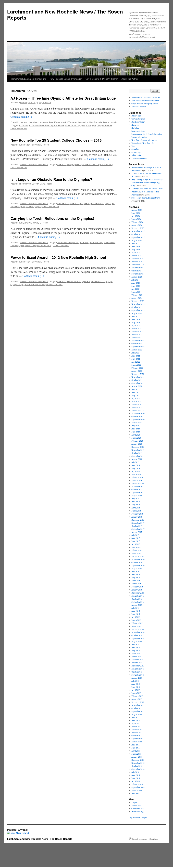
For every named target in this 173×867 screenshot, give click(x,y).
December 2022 (137, 337)
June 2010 (135, 775)
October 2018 (136, 489)
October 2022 (136, 343)
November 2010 (137, 762)
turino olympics (17, 245)
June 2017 (135, 538)
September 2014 (137, 638)
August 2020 (136, 422)
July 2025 (135, 243)
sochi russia (109, 242)
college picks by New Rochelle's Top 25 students (89, 164)
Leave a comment (18, 128)
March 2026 (136, 219)
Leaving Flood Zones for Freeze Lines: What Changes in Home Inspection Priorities (147, 191)
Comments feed (137, 808)
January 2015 (136, 626)
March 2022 (136, 364)
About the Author (129, 78)
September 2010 (137, 769)
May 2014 (135, 650)
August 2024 (136, 276)
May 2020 (135, 431)
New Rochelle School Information (66, 78)
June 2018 (135, 501)
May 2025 (135, 249)
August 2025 (136, 240)
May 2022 (135, 358)
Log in (134, 802)
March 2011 (136, 753)
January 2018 (136, 516)
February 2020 (137, 440)
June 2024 (135, 282)
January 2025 (136, 261)
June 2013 (135, 683)
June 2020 (135, 428)
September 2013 (137, 674)
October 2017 (136, 525)
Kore (88, 125)
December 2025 (137, 228)
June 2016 (135, 574)
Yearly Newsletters (139, 158)
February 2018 (137, 513)
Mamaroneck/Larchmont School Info (28, 78)
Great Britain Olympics (101, 203)
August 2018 (136, 495)
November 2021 (137, 377)
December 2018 (137, 483)
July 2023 (135, 316)
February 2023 (137, 331)
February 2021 (137, 404)
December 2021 (137, 374)
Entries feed (136, 805)
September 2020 (137, 419)
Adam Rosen (63, 203)
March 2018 (136, 510)
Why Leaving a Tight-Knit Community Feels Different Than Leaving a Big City (147, 182)
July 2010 (135, 772)
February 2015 (137, 623)
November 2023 (137, 304)
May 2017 (135, 541)
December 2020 (137, 410)
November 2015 (137, 595)
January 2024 (136, 298)
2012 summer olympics (68, 242)
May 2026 (135, 213)
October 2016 (136, 562)
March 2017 (136, 547)
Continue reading (21, 116)
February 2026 (137, 222)
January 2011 (136, 756)
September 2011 (137, 738)
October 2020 (136, 416)
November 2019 (137, 450)
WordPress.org (137, 811)
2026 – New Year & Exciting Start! (145, 197)
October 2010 (136, 766)
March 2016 (136, 583)
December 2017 (137, 519)
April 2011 (135, 750)
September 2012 (137, 711)
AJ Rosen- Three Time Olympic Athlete (46, 125)
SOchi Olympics (33, 206)
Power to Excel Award (34, 284)
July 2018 (135, 498)
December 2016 (137, 556)
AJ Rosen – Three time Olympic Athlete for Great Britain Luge (63, 98)
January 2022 (136, 371)
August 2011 (136, 741)
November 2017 (137, 522)
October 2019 (136, 453)
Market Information (139, 137)
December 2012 (137, 702)
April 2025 (135, 252)
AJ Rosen (23, 125)
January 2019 (136, 480)
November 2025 (137, 231)
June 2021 (135, 392)
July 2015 (135, 608)
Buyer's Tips (136, 115)
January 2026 (136, 225)
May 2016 (135, 577)
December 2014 (137, 629)
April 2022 (135, 361)
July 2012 (135, 717)
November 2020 (137, 413)
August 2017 (136, 532)
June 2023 (135, 319)
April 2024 (135, 288)
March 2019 (136, 474)
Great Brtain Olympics (75, 125)
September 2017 (137, 529)
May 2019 (135, 468)
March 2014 (136, 656)
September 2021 (137, 383)
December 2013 (137, 665)
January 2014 (136, 662)
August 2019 (136, 459)
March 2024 (136, 292)
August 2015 (136, 604)
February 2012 (137, 729)
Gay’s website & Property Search (101, 78)
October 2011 (136, 735)
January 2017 (136, 553)
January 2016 (136, 589)
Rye (133, 146)
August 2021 (136, 386)
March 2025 (136, 255)
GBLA (87, 203)
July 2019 (135, 462)
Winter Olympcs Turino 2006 (38, 245)
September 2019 (137, 456)
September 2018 (137, 492)
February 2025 (137, 258)
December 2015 (137, 592)
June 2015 (135, 611)
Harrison (24, 122)
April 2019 (135, 471)
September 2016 (137, 565)
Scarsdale (135, 149)
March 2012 (136, 726)
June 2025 (135, 246)
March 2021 (136, 401)
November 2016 (137, 559)
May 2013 (135, 687)
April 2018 (135, 507)
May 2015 (135, 614)
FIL (81, 203)
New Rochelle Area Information (103, 122)
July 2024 (135, 279)
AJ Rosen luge (96, 242)
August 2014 (136, 641)
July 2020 (135, 425)
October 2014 (136, 635)
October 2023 (136, 307)
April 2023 (135, 325)
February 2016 (137, 586)
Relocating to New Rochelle (142, 143)
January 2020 (136, 443)
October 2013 (136, 671)
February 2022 (137, 367)
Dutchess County (138, 121)
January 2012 (136, 732)
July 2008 (135, 793)
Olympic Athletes (104, 125)
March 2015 (136, 620)
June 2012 (135, 720)
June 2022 (135, 355)
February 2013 (137, 696)
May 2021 (135, 395)
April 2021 (135, 398)
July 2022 (135, 352)
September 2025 (137, 237)
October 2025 (136, 234)
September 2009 (137, 787)
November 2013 (137, 668)
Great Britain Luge (99, 281)
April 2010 (135, 781)
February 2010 (137, 784)
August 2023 (136, 313)
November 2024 (137, 267)
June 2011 (135, 744)
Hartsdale (33, 122)
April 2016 (135, 580)
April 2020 (135, 434)
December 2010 (137, 759)
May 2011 (135, 747)
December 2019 (137, 446)
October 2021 (136, 380)
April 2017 (135, 544)
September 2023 (137, 310)
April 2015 (135, 617)
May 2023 (135, 322)
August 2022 (136, 349)
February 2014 (137, 659)
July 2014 (135, 644)
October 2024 (136, 270)
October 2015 (136, 598)
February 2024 (137, 295)
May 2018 (135, 504)
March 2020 (136, 437)
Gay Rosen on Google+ (138, 817)
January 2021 (136, 407)
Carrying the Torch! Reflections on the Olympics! (52, 218)
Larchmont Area (46, 122)
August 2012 (136, 714)
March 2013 (136, 693)
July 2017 (135, 535)
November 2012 (137, 705)
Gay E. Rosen (45, 102)
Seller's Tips (136, 152)
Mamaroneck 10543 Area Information (71, 122)
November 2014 (137, 632)
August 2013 (136, 677)
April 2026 (135, 216)
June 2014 (135, 647)
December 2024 (137, 264)
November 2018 (137, 486)
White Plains (136, 155)
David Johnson (74, 281)
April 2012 (135, 723)
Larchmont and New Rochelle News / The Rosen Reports (65, 14)
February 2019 (137, 477)
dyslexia (86, 281)
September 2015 (137, 601)
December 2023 (137, 301)
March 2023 (136, 328)
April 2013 (135, 690)
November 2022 (137, 340)
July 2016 (135, 571)
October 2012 (136, 708)
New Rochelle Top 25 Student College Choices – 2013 (56, 140)
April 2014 (135, 653)
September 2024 (137, 273)
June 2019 (135, 465)
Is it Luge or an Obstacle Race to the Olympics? (51, 179)
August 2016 (136, 568)
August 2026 (136, 209)
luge (94, 125)
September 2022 (137, 346)
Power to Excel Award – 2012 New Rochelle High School (58, 257)
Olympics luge (16, 284)
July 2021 (135, 389)
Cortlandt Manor (138, 118)
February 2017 (137, 550)
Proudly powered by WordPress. (145, 838)
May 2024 (135, 285)
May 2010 (135, 778)
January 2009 (136, 790)
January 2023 (136, 334)
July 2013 (135, 680)
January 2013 (136, 699)
